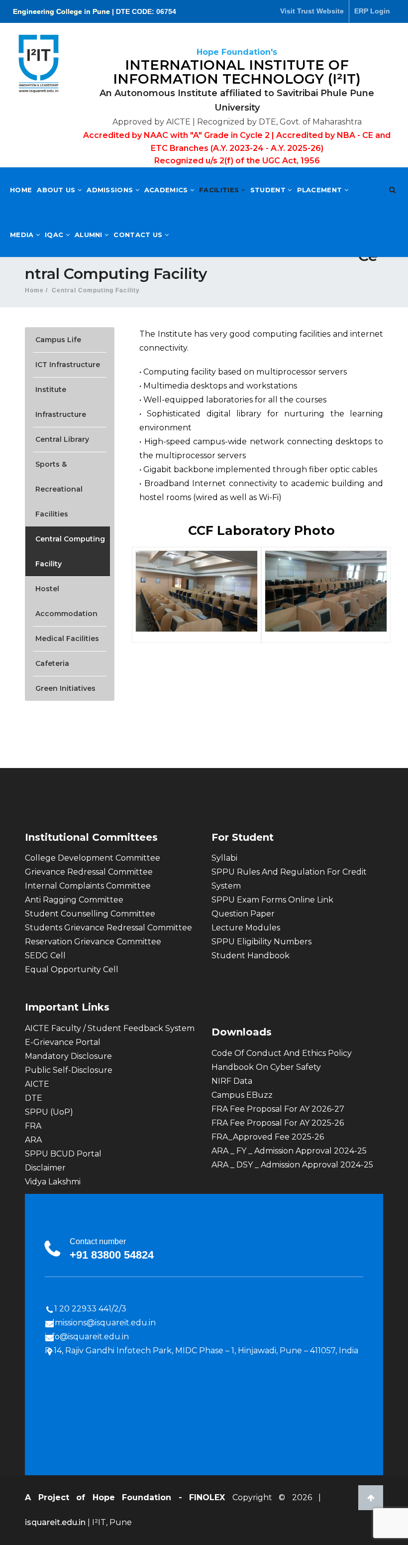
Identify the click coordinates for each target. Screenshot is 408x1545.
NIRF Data (231, 1081)
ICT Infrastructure (67, 364)
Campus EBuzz (242, 1095)
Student (269, 190)
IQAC (55, 235)
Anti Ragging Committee (74, 899)
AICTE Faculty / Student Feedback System (110, 1028)
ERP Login (372, 11)
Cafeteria (52, 663)
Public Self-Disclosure (68, 1070)
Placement (320, 190)
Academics (167, 190)
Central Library (62, 439)
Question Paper (243, 913)
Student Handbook (250, 955)
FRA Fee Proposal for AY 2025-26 (277, 1123)
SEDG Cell (45, 955)
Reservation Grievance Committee (93, 941)
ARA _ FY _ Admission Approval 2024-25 (289, 1151)
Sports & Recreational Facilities (59, 489)
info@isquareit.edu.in (87, 1336)
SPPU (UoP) (49, 1112)
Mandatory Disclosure (68, 1056)
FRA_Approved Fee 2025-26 (267, 1137)
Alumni (89, 235)
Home (21, 190)
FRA (33, 1126)
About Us (57, 190)
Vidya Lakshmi (53, 1181)
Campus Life (58, 339)
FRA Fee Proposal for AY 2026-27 (277, 1109)
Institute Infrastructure (60, 402)
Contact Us (138, 235)
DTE (33, 1098)
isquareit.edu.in (56, 1522)
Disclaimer (45, 1167)
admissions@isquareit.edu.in (100, 1322)
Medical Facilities (67, 638)
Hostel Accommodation (66, 601)
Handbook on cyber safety (266, 1067)
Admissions (111, 190)
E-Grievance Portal (63, 1042)
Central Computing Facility (70, 551)
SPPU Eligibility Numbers (261, 941)
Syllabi (224, 858)
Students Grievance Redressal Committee (108, 927)
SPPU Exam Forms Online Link (272, 899)
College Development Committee (92, 858)
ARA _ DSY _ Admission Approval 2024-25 (292, 1164)
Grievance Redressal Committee (89, 872)
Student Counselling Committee (90, 913)
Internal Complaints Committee (88, 886)
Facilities (220, 190)
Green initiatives (65, 688)
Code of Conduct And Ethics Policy (281, 1053)
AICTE (37, 1084)
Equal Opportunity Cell (71, 969)
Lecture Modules (245, 927)
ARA (33, 1140)
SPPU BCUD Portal (63, 1154)
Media (23, 235)
